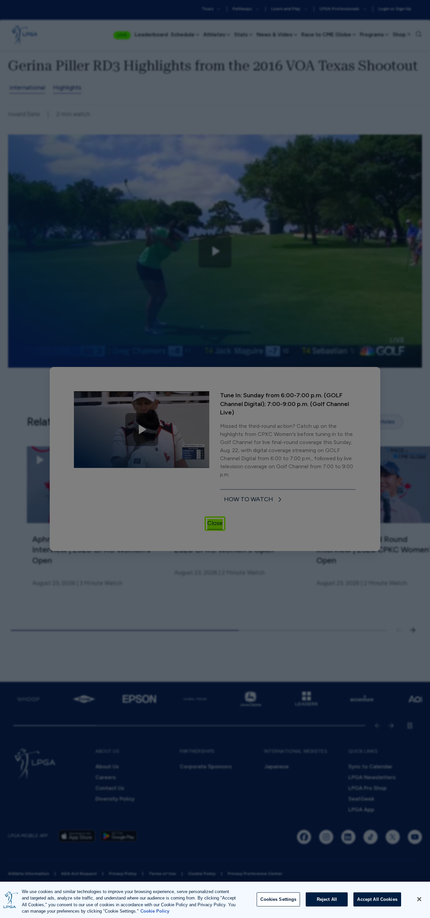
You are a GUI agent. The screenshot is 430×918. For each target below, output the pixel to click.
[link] (254, 499)
